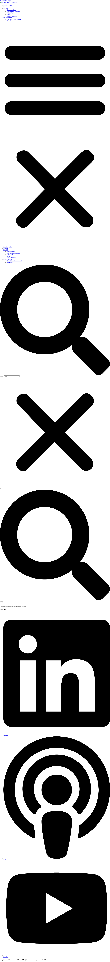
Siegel (8, 14)
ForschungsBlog (7, 5)
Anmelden (10, 21)
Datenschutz (29, 960)
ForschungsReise (11, 10)
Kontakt (44, 960)
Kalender (5, 7)
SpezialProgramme (12, 16)
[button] (55, 134)
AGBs (23, 960)
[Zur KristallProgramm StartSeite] (8, 2)
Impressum (38, 960)
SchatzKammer (7, 17)
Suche (1, 376)
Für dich (5, 8)
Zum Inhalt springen (5, 0)
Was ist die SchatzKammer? (14, 19)
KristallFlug (10, 13)
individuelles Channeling (13, 11)
